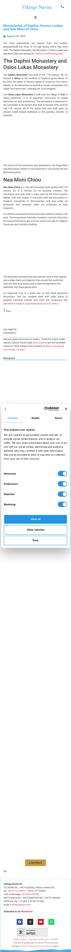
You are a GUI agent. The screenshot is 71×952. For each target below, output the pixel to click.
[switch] (62, 483)
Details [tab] (36, 418)
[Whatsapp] (51, 922)
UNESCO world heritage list (48, 53)
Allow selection (35, 529)
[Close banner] (66, 409)
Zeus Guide (38, 342)
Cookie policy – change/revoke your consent (35, 939)
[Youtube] (41, 922)
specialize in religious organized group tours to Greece (30, 303)
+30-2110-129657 (16, 890)
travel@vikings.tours (20, 904)
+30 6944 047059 (30, 894)
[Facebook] (19, 922)
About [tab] (58, 418)
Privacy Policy (26, 946)
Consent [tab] (13, 418)
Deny (35, 540)
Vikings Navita (37, 6)
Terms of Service (44, 946)
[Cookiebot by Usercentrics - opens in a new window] (45, 409)
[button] (35, 862)
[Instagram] (30, 922)
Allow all (35, 519)
